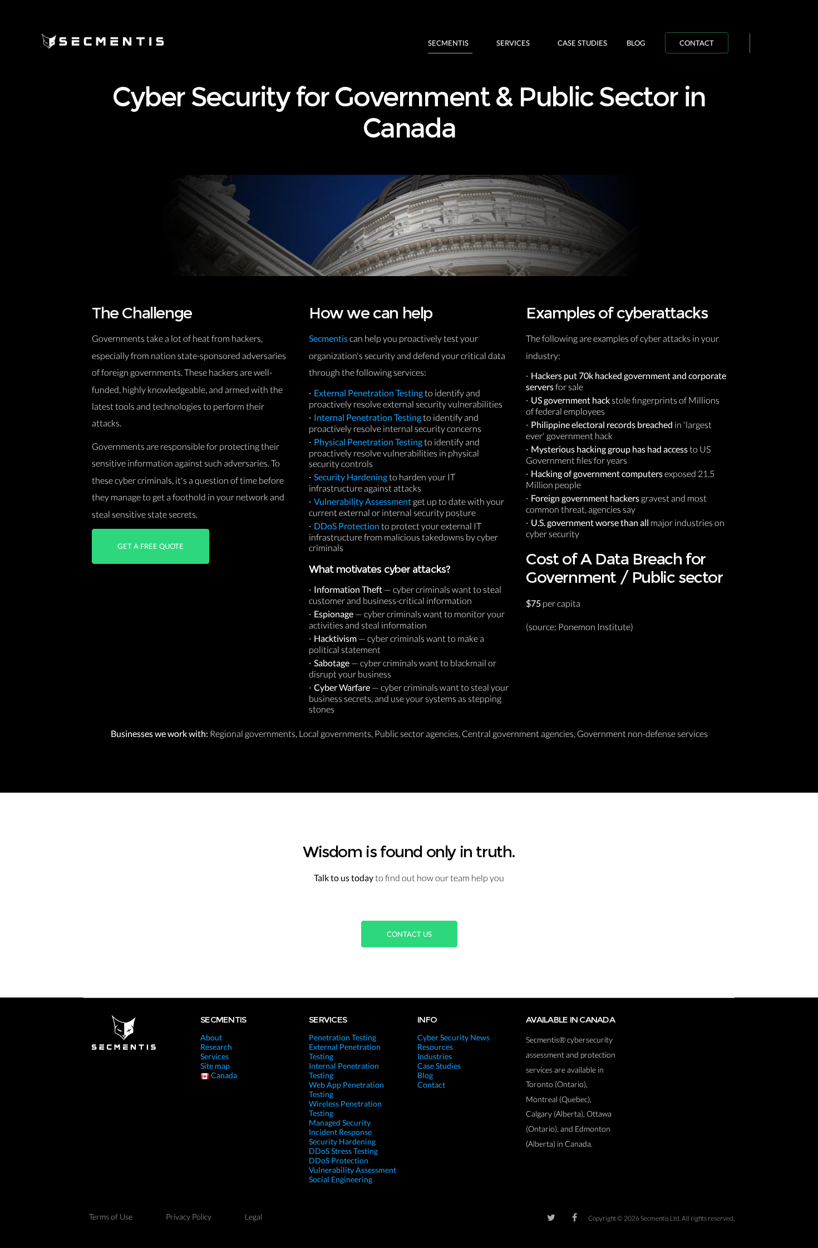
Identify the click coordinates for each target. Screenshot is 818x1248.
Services (513, 42)
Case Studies (582, 42)
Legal (253, 1216)
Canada (223, 1075)
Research (216, 1047)
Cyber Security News (453, 1037)
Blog (636, 42)
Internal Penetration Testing (368, 417)
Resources (435, 1047)
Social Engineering (340, 1179)
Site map (215, 1065)
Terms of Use (110, 1216)
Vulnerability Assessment (363, 501)
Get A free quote (150, 546)
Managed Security (340, 1122)
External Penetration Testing (369, 392)
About (211, 1037)
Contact (696, 42)
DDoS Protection (347, 525)
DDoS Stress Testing (343, 1151)
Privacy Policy (188, 1216)
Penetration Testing (342, 1037)
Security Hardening (351, 476)
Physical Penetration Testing (369, 441)
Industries (434, 1056)
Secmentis (448, 42)
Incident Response (340, 1132)
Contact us (409, 934)
